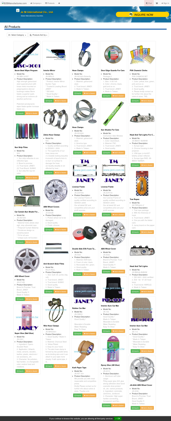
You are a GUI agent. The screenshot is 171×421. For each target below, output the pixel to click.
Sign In (166, 3)
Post (150, 3)
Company (36, 3)
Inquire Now (143, 14)
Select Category (17, 35)
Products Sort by (39, 35)
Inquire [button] (21, 113)
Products (50, 3)
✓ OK (117, 419)
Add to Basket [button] (32, 113)
